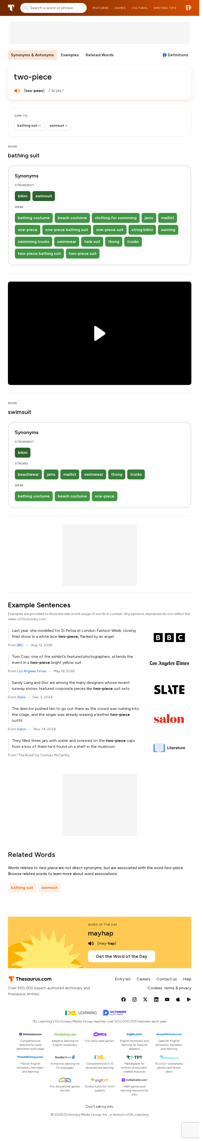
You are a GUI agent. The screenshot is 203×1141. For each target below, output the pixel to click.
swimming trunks (33, 241)
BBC (20, 645)
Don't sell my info (99, 1107)
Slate (21, 697)
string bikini (142, 229)
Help (187, 979)
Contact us (166, 979)
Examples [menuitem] (70, 55)
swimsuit (43, 196)
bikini (22, 196)
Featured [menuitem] (101, 8)
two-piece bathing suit (39, 253)
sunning (168, 229)
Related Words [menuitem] (100, 55)
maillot (167, 217)
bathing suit (22, 887)
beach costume (72, 217)
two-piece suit (83, 253)
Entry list (123, 979)
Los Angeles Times (31, 671)
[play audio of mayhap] (91, 943)
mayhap (100, 933)
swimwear (66, 241)
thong (113, 241)
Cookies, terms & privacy (169, 988)
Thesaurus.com (11, 7)
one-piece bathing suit (66, 229)
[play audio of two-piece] (17, 91)
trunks (133, 241)
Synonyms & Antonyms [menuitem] (32, 55)
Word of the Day (102, 924)
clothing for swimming (116, 217)
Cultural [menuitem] (140, 8)
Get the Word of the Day (121, 956)
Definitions (178, 55)
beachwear (28, 474)
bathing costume (34, 217)
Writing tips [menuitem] (165, 8)
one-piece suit (110, 229)
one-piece (27, 229)
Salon (21, 729)
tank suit (92, 241)
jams (149, 217)
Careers (144, 979)
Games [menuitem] (120, 8)
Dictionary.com (188, 8)
